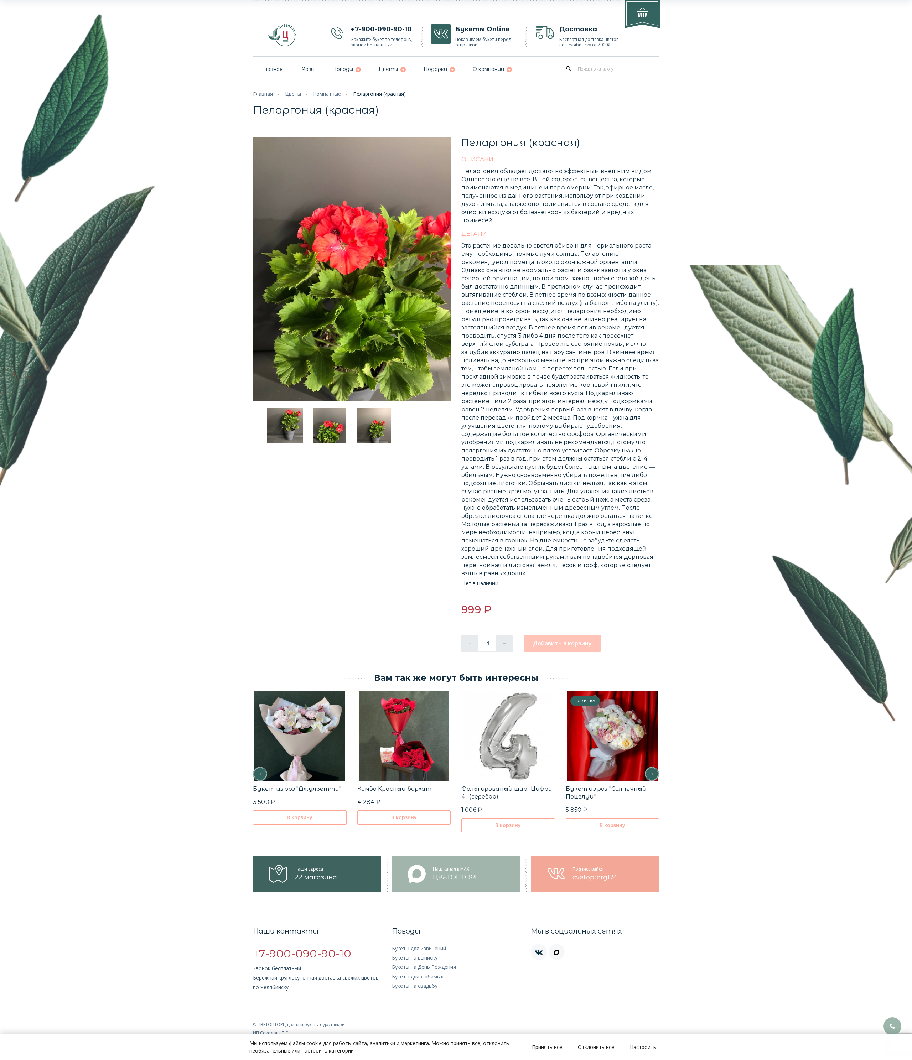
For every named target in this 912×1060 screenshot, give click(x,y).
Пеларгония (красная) (379, 93)
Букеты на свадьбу (414, 985)
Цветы (293, 93)
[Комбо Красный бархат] (403, 736)
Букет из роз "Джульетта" (297, 788)
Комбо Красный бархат (394, 788)
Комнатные (327, 93)
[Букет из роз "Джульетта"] (299, 736)
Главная (263, 93)
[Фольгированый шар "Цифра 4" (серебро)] (508, 736)
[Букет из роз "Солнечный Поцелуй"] (612, 736)
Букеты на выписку (414, 957)
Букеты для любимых (417, 976)
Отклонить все (596, 1047)
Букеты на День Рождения (424, 966)
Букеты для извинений (419, 948)
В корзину (299, 817)
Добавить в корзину (562, 643)
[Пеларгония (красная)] (352, 269)
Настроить (643, 1047)
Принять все (547, 1047)
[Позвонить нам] (892, 1026)
